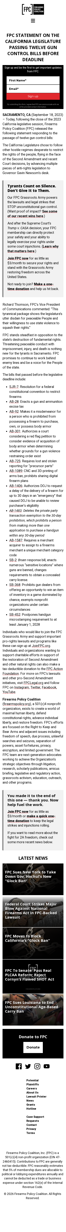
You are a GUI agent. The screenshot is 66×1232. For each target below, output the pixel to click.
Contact (31, 1125)
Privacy (31, 1129)
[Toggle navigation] (33, 21)
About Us (32, 1092)
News (30, 1100)
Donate (33, 1047)
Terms (30, 1133)
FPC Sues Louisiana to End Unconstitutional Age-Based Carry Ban (31, 1007)
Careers (31, 1088)
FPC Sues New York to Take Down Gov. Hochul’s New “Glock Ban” (30, 876)
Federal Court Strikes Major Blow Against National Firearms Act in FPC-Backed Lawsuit (31, 910)
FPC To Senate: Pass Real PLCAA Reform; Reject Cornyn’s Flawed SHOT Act (29, 975)
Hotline (31, 1108)
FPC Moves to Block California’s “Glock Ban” (27, 938)
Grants (30, 1104)
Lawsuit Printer (36, 1096)
